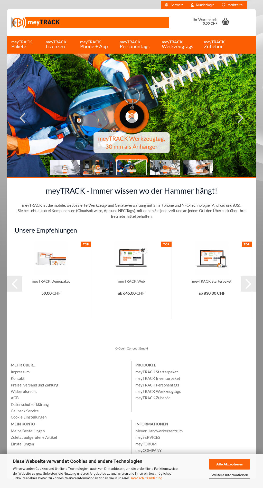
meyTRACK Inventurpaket (157, 378)
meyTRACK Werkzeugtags (177, 44)
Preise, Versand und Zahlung (34, 385)
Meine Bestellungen (28, 431)
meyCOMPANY (148, 450)
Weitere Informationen (229, 475)
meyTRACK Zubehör (214, 44)
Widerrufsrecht (24, 391)
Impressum (20, 372)
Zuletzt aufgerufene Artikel (34, 437)
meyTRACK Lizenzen (56, 44)
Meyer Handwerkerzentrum (159, 431)
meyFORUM (146, 444)
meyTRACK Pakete (21, 44)
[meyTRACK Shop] (90, 22)
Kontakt (18, 378)
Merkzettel (235, 5)
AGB (15, 397)
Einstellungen (22, 444)
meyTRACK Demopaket (51, 281)
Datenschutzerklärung (146, 478)
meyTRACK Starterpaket (211, 281)
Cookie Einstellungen (28, 417)
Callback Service (25, 411)
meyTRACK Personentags (134, 44)
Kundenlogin (204, 5)
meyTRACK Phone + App (94, 44)
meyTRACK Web (131, 281)
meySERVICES (147, 437)
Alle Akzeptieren (229, 464)
